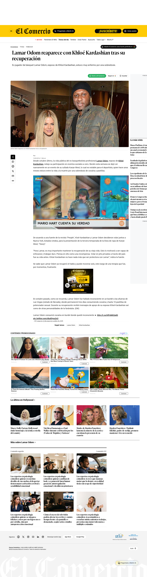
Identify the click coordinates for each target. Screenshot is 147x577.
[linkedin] (38, 537)
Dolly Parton (82, 40)
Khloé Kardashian (84, 325)
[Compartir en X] (13, 171)
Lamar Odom (71, 325)
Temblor (73, 40)
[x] (23, 537)
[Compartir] (13, 157)
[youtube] (33, 537)
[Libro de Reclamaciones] (133, 537)
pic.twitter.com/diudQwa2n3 (45, 318)
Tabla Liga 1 (101, 40)
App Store (68, 537)
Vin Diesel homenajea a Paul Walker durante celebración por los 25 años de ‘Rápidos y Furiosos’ (58, 430)
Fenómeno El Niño (50, 40)
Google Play (80, 537)
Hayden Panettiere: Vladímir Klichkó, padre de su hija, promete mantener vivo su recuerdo (124, 430)
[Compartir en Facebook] (13, 166)
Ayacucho (91, 40)
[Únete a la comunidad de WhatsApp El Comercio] (97, 76)
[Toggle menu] (11, 31)
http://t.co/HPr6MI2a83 (107, 315)
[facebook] (18, 537)
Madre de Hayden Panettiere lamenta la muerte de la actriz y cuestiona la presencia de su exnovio (90, 431)
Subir (132, 548)
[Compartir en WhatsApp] (13, 161)
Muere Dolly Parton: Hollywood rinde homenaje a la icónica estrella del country (25, 430)
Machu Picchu (112, 40)
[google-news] (43, 537)
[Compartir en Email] (13, 176)
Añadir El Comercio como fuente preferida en (118, 46)
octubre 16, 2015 (58, 321)
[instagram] (28, 537)
